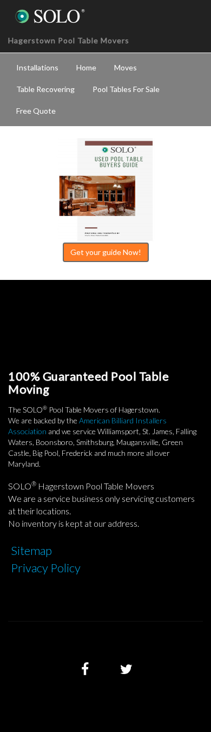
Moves (125, 67)
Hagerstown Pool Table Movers (68, 40)
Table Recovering (45, 89)
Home (86, 67)
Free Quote (36, 110)
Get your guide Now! (105, 252)
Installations (37, 67)
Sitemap (31, 550)
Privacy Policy (46, 567)
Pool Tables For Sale (126, 89)
